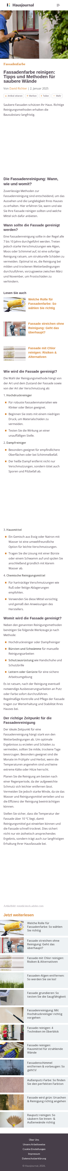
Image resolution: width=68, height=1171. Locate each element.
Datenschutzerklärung (34, 1158)
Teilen (46, 95)
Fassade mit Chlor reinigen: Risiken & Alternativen (42, 352)
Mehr (58, 95)
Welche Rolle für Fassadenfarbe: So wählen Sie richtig (42, 304)
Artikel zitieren (15, 95)
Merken (33, 95)
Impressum (34, 1153)
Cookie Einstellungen (34, 1149)
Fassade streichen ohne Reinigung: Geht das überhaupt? (46, 328)
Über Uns (34, 1139)
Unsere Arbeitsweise (34, 1144)
